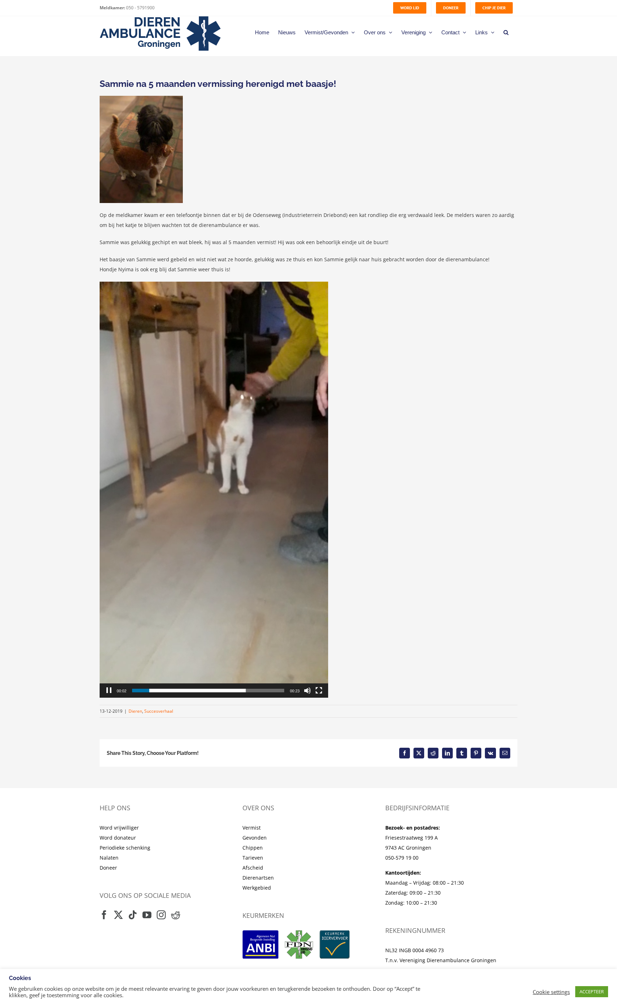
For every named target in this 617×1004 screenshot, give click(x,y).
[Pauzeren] (108, 690)
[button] (505, 32)
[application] (214, 490)
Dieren (135, 711)
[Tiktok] (132, 914)
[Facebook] (104, 914)
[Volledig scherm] (318, 690)
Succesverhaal (158, 711)
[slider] (208, 690)
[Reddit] (175, 914)
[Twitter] (118, 914)
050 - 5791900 (140, 8)
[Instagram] (161, 914)
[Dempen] (307, 690)
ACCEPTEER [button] (592, 991)
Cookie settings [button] (551, 992)
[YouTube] (146, 914)
